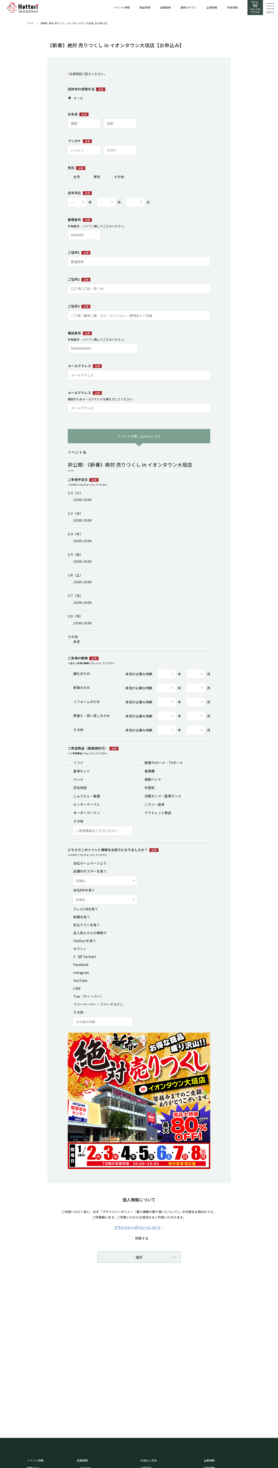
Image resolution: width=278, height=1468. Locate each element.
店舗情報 (82, 1460)
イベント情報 (35, 1460)
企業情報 (209, 1460)
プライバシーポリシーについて (137, 1227)
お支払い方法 (148, 1460)
